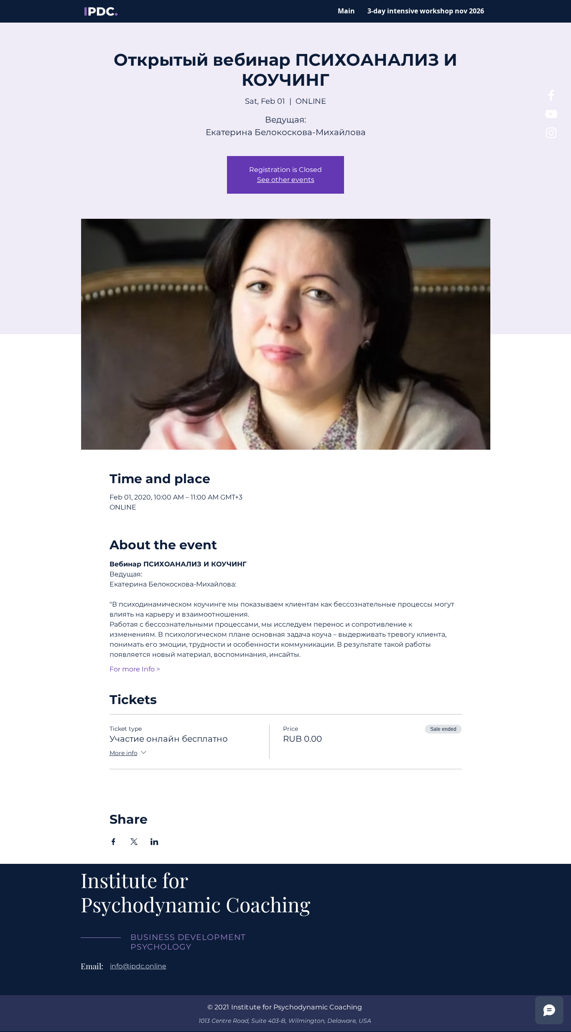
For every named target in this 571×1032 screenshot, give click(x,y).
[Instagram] (551, 132)
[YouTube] (551, 114)
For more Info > (135, 669)
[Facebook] (551, 95)
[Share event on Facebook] (113, 841)
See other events (285, 180)
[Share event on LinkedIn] (154, 841)
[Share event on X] (134, 841)
